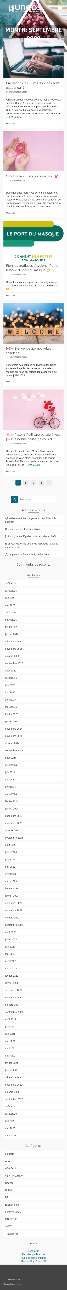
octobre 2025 (12, 656)
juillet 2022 (11, 939)
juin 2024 (10, 772)
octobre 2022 (12, 917)
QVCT (8, 1226)
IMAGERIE (11, 1219)
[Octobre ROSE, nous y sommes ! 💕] (33, 151)
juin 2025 (10, 685)
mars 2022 (11, 968)
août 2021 (10, 1019)
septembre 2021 (14, 1012)
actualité (11, 123)
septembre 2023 (14, 837)
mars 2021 (11, 1055)
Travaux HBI (12, 1233)
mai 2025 (10, 692)
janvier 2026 (12, 634)
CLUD (8, 1190)
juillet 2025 (11, 677)
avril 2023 (10, 874)
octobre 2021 (12, 1004)
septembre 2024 (14, 750)
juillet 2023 (11, 852)
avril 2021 (10, 1048)
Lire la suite (15, 116)
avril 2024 (10, 786)
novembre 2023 (13, 823)
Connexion (33, 1250)
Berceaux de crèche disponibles (22, 529)
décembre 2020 (13, 1077)
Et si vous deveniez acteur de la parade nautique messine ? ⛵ (31, 545)
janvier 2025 (12, 721)
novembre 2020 (13, 1084)
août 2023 (10, 845)
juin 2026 (10, 598)
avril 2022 (10, 961)
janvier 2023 (12, 895)
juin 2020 (10, 1121)
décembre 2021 (13, 990)
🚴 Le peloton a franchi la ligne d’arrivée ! (27, 554)
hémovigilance (13, 1212)
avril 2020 (10, 1135)
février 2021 (11, 1062)
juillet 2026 (11, 590)
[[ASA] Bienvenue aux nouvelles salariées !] (33, 323)
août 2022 (10, 932)
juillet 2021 (11, 1026)
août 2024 (10, 757)
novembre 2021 (13, 997)
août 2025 (10, 670)
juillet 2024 (11, 765)
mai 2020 (10, 1128)
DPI (7, 1197)
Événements (12, 1204)
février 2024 (11, 801)
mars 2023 (11, 881)
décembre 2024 (13, 728)
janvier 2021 (12, 1070)
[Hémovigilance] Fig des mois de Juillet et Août (30, 536)
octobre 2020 (12, 1092)
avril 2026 (10, 612)
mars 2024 (11, 794)
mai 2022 (10, 953)
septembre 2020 (14, 1099)
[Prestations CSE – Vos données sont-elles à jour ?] (33, 58)
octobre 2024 (12, 743)
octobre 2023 (12, 830)
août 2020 (10, 1106)
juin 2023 (10, 859)
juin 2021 (10, 1033)
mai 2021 (10, 1041)
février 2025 (11, 714)
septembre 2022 (14, 924)
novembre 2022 (13, 910)
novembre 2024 (13, 736)
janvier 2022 (12, 983)
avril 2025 (10, 699)
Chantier (9, 1182)
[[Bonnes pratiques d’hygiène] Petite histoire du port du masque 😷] (33, 241)
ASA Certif (10, 1168)
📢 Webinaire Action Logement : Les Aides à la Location (30, 519)
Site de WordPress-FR (33, 1261)
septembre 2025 (14, 663)
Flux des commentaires (33, 1257)
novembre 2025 (13, 648)
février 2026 (11, 627)
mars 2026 (11, 619)
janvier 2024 (12, 808)
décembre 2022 (13, 903)
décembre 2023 (13, 815)
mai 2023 (10, 866)
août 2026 (10, 583)
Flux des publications (33, 1254)
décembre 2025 (13, 641)
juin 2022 (10, 946)
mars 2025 (11, 706)
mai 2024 (10, 779)
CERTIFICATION (14, 1175)
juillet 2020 (11, 1113)
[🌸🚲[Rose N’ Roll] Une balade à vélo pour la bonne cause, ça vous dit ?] (33, 410)
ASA (10, 382)
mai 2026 (10, 605)
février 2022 (11, 975)
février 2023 (11, 888)
